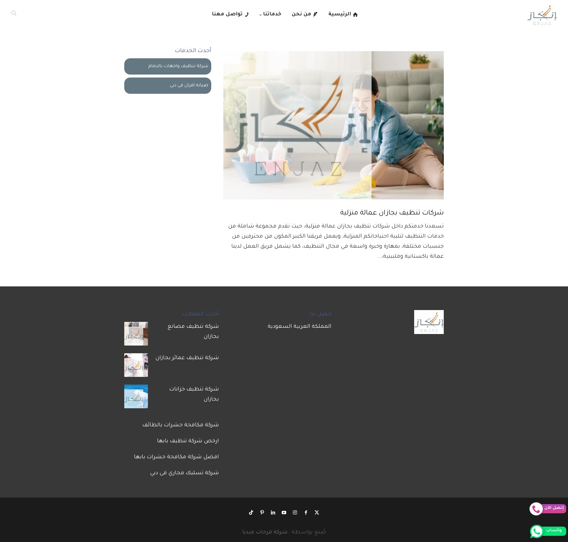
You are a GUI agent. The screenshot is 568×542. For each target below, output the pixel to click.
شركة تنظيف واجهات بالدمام (178, 66)
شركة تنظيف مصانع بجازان (193, 332)
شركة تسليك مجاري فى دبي (184, 473)
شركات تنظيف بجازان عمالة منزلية (392, 213)
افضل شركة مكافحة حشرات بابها (176, 457)
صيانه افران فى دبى (189, 85)
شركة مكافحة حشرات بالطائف (180, 425)
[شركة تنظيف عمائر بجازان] (136, 367)
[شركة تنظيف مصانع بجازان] (136, 336)
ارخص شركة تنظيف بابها (188, 441)
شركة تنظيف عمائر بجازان (187, 358)
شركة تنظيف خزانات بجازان (194, 395)
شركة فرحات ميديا (265, 532)
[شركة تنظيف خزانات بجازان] (136, 398)
